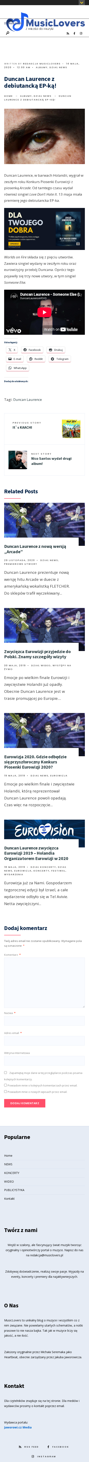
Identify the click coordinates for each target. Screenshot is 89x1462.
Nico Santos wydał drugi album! (51, 459)
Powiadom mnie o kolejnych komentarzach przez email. (42, 1085)
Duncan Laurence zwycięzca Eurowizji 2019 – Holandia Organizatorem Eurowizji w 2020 (36, 853)
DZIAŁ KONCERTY (43, 867)
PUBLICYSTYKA (14, 1190)
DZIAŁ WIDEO (41, 665)
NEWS (8, 1164)
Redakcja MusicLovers (42, 63)
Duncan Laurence (27, 399)
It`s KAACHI (27, 425)
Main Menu (14, 23)
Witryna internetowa (17, 1053)
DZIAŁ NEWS (58, 67)
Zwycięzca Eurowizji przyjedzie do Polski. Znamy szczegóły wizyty (37, 654)
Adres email (13, 1033)
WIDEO (9, 1181)
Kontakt (9, 1199)
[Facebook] (74, 33)
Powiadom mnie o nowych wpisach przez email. (37, 1092)
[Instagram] (81, 33)
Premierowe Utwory (20, 564)
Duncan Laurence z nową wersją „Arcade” (35, 548)
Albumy (42, 67)
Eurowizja (59, 775)
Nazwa (10, 1013)
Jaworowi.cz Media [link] (18, 1427)
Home (8, 96)
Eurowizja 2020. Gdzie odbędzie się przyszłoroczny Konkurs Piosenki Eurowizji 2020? (35, 762)
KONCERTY (11, 1173)
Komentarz (12, 955)
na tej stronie (51, 1401)
